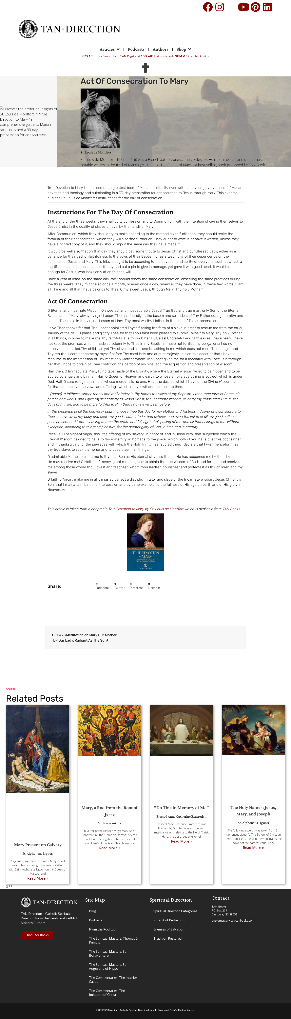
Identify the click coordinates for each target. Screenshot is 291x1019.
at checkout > (192, 56)
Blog (92, 911)
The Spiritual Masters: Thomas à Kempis (113, 940)
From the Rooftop (102, 929)
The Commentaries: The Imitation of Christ (107, 993)
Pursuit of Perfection (168, 920)
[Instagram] (220, 7)
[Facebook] (208, 7)
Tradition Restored (167, 938)
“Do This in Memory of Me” (181, 807)
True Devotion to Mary (126, 509)
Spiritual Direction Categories (175, 911)
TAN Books (231, 509)
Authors (160, 49)
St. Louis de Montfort (167, 509)
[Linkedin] (267, 7)
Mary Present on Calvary (38, 844)
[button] (102, 586)
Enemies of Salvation (168, 929)
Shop (181, 49)
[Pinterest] (255, 7)
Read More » (37, 878)
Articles (107, 49)
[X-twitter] (232, 7)
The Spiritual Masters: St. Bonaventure (107, 953)
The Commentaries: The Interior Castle (113, 979)
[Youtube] (243, 7)
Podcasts (136, 49)
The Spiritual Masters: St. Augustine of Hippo (107, 966)
